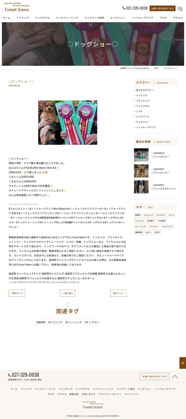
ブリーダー (153, 226)
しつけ (52, 282)
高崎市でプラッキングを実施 (81, 273)
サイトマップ (132, 394)
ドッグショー (74, 282)
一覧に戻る (67, 293)
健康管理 (138, 232)
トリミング (31, 282)
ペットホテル (62, 282)
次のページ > (118, 293)
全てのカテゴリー (145, 89)
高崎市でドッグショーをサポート (76, 278)
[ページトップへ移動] (175, 376)
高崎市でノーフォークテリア (25, 273)
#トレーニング (74, 322)
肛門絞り (151, 221)
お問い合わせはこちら (163, 8)
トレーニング (140, 226)
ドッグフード (142, 116)
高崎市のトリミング (53, 273)
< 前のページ (17, 293)
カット (171, 215)
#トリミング (55, 322)
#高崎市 (40, 322)
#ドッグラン (92, 322)
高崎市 (138, 215)
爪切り (157, 232)
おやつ (148, 232)
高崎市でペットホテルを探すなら (38, 278)
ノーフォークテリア (17, 282)
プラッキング (43, 282)
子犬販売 (161, 221)
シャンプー (139, 221)
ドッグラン (160, 215)
